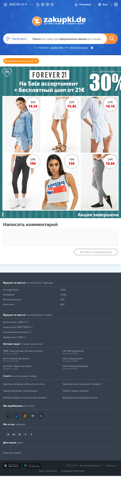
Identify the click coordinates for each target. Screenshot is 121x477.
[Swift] (33, 416)
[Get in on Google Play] (32, 465)
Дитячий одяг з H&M (15, 322)
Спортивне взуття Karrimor (17, 332)
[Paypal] (17, 416)
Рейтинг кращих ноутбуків (76, 391)
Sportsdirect (8, 294)
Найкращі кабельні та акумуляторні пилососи (25, 397)
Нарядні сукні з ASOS (14, 337)
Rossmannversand (12, 299)
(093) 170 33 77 (18, 4)
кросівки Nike (57, 47)
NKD (62, 304)
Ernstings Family (11, 289)
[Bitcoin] (25, 416)
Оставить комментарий (96, 252)
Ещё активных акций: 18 (22, 60)
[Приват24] (9, 416)
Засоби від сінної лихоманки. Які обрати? (82, 384)
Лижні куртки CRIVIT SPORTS (18, 327)
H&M (62, 289)
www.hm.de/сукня (78, 47)
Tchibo (63, 294)
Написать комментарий (30, 224)
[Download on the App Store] (12, 465)
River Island (8, 304)
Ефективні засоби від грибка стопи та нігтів (23, 384)
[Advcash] (41, 416)
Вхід (104, 4)
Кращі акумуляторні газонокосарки (20, 391)
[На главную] (60, 21)
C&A (62, 299)
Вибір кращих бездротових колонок (80, 397)
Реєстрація (85, 4)
